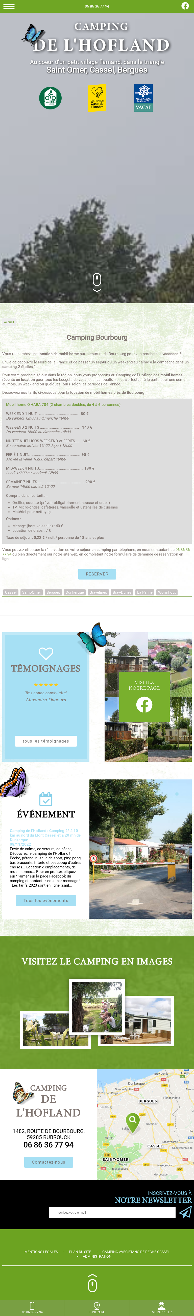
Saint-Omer (31, 592)
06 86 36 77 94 (97, 6)
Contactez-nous (48, 1162)
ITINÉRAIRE (97, 1312)
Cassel (11, 592)
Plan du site (80, 1252)
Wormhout (167, 592)
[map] (145, 1124)
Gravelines (98, 592)
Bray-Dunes (122, 592)
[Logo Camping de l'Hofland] (97, 38)
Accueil (9, 322)
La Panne (145, 592)
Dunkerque (75, 592)
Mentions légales (41, 1252)
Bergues (53, 592)
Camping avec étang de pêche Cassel (136, 1252)
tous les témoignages (46, 741)
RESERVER (97, 574)
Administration (97, 1256)
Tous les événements (45, 900)
